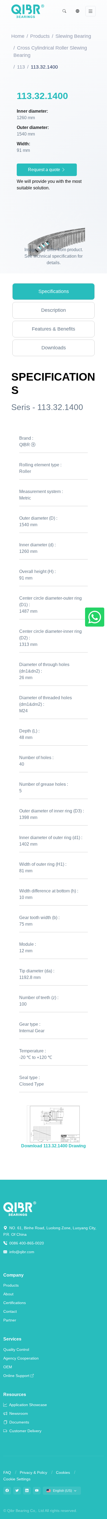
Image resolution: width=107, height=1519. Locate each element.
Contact (10, 1311)
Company (13, 1275)
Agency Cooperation (21, 1358)
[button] (64, 11)
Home (17, 36)
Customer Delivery (24, 1431)
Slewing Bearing (73, 36)
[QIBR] (27, 11)
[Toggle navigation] (90, 11)
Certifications (14, 1303)
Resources (14, 1394)
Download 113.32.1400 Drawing (53, 1146)
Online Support (16, 1375)
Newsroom (18, 1413)
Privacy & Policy (33, 1472)
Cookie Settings (16, 1479)
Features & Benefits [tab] (53, 329)
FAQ (7, 1472)
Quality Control (16, 1349)
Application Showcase (27, 1405)
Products (40, 36)
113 (21, 67)
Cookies (63, 1472)
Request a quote (44, 169)
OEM (7, 1367)
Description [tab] (53, 310)
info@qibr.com (21, 1252)
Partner (9, 1320)
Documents (18, 1422)
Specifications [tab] (53, 291)
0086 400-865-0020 (26, 1243)
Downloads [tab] (53, 347)
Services (12, 1339)
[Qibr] (19, 1208)
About (8, 1294)
